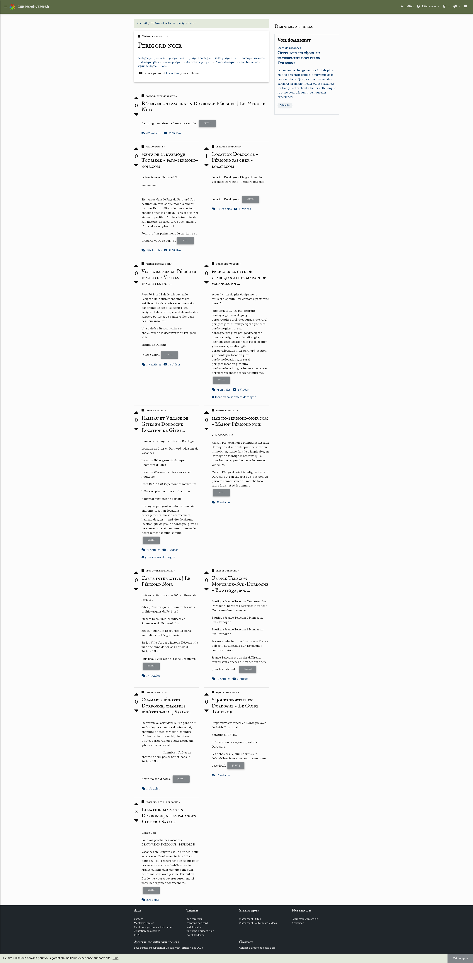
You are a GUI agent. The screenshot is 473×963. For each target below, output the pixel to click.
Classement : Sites (250, 919)
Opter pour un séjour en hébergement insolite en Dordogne (299, 58)
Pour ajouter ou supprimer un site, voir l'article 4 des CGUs (168, 948)
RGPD (137, 935)
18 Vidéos (245, 209)
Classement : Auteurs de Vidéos (258, 923)
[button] (446, 7)
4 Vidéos (172, 550)
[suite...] (207, 123)
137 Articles (153, 365)
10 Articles (223, 775)
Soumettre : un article (305, 919)
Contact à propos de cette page (257, 948)
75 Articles (224, 390)
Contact (138, 919)
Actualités (407, 7)
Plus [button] (115, 958)
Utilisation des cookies (147, 931)
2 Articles (152, 900)
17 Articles (153, 676)
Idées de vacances (289, 48)
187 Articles (224, 209)
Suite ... (165, 66)
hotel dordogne (196, 935)
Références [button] (429, 7)
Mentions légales (144, 923)
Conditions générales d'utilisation (153, 927)
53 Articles (223, 503)
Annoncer (298, 923)
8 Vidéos (243, 390)
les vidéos (173, 73)
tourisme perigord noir (200, 931)
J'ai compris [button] (460, 958)
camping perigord (197, 923)
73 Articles (153, 550)
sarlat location (195, 927)
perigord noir (194, 919)
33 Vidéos (174, 365)
